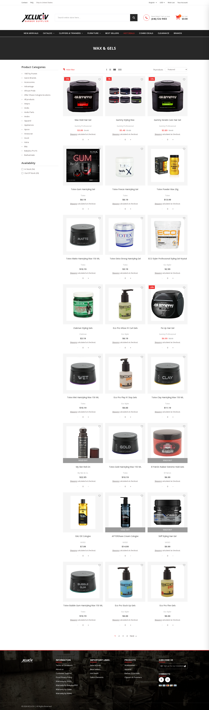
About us (60, 669)
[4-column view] (119, 69)
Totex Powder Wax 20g (167, 189)
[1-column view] (106, 69)
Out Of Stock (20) (31, 173)
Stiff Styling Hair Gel (167, 536)
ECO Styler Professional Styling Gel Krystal (167, 258)
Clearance (163, 33)
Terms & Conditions (64, 665)
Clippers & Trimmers (70, 33)
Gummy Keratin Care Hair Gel (167, 120)
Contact (24, 2)
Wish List (171, 2)
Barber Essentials (132, 673)
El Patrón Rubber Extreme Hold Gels (167, 466)
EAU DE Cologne (83, 536)
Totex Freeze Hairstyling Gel (125, 189)
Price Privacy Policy (64, 677)
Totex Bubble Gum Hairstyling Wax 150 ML (83, 605)
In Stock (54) (29, 169)
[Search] (133, 17)
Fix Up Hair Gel (167, 328)
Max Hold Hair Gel (83, 120)
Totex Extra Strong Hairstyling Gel (125, 258)
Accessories (130, 665)
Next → (133, 636)
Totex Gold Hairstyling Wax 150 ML (125, 466)
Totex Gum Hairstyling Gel (83, 189)
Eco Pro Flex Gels (168, 605)
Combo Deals (146, 33)
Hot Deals (129, 33)
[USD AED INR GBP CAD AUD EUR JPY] (162, 2)
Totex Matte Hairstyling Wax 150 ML (83, 258)
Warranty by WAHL (64, 693)
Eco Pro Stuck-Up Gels (125, 605)
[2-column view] (110, 69)
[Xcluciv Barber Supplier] (35, 17)
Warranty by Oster (64, 689)
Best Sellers (112, 33)
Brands (178, 33)
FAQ (31, 2)
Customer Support (64, 673)
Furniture (93, 33)
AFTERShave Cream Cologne (125, 536)
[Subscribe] (185, 666)
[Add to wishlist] (99, 79)
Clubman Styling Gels (83, 328)
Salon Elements (97, 677)
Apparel (128, 669)
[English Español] (153, 2)
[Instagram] (167, 679)
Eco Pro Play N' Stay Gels (125, 397)
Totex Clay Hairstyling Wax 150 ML (168, 397)
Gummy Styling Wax (125, 120)
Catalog (47, 33)
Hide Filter (70, 69)
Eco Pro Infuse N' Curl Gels (125, 328)
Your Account (182, 2)
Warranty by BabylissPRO (67, 685)
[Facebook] (161, 679)
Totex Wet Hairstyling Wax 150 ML (83, 397)
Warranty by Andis (64, 681)
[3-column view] (115, 69)
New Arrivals (31, 33)
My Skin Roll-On (83, 466)
